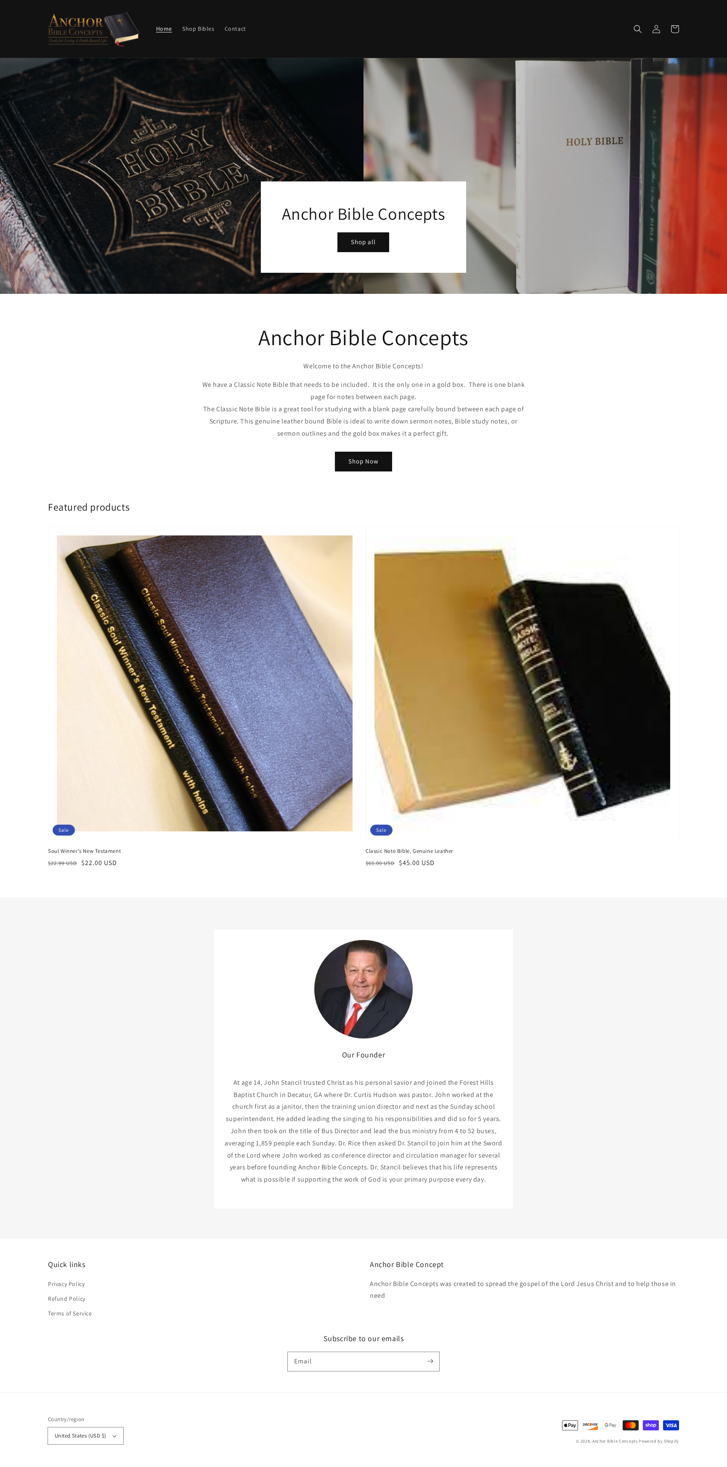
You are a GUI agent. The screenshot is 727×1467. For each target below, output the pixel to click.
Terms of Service (70, 1313)
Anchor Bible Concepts (615, 1441)
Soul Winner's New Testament (84, 851)
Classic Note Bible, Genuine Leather (409, 851)
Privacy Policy (66, 1284)
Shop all (363, 242)
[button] (638, 29)
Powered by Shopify (659, 1441)
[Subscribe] (430, 1361)
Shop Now (363, 461)
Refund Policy (66, 1298)
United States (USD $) (80, 1435)
